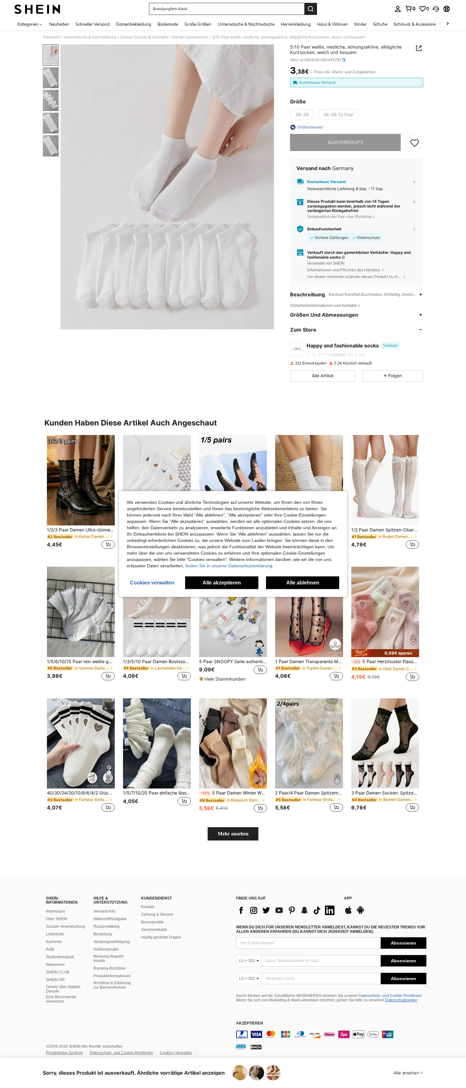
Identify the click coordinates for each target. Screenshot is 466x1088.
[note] (223, 679)
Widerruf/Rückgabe (110, 919)
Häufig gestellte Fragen (161, 937)
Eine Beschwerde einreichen (61, 999)
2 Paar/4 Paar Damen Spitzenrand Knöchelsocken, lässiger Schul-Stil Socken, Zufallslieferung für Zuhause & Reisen (309, 792)
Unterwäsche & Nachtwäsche (90, 37)
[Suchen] (310, 9)
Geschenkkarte (154, 929)
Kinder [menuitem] (360, 24)
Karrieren (54, 942)
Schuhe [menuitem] (380, 24)
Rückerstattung (107, 926)
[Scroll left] (440, 24)
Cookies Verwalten (176, 1053)
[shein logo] (37, 9)
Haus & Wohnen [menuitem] (332, 24)
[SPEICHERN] (414, 142)
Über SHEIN (56, 919)
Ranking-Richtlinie (110, 968)
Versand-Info (104, 911)
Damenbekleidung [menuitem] (133, 24)
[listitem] (80, 495)
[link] (410, 8)
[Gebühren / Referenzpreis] (311, 72)
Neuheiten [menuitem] (59, 24)
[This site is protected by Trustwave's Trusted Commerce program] (241, 1047)
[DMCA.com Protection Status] (256, 1047)
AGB (50, 949)
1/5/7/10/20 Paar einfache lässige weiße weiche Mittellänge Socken (157, 792)
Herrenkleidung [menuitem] (296, 24)
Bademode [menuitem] (168, 24)
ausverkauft (345, 142)
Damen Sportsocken (190, 37)
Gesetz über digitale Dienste (63, 989)
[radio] (302, 114)
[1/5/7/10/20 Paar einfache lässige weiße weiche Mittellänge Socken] (157, 743)
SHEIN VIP (55, 980)
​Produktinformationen (112, 976)
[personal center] (398, 9)
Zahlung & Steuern (157, 914)
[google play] (360, 913)
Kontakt (147, 907)
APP (348, 898)
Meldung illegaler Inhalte (109, 958)
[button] (436, 9)
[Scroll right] (447, 24)
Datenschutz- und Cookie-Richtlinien (390, 995)
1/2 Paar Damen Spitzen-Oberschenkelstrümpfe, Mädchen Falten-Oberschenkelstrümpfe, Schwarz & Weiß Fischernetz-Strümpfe (385, 529)
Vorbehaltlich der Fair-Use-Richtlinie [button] (339, 216)
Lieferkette (55, 934)
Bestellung (103, 934)
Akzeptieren (249, 1023)
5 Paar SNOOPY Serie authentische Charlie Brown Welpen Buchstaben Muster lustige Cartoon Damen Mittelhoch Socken (233, 661)
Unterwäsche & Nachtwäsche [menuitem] (246, 24)
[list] (287, 910)
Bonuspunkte (152, 922)
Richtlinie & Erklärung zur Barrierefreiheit (112, 985)
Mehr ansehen (233, 833)
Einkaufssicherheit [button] (324, 229)
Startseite (51, 37)
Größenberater (106, 949)
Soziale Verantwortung (65, 926)
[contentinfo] (331, 1034)
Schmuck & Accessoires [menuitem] (415, 24)
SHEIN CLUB (57, 972)
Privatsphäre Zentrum (64, 1053)
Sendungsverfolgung (112, 942)
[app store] (348, 913)
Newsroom (55, 964)
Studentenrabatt (60, 957)
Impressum (55, 911)
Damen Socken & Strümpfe (144, 37)
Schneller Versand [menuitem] (92, 24)
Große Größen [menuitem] (197, 24)
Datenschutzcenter (401, 1000)
